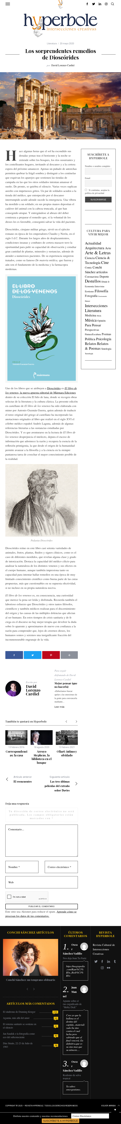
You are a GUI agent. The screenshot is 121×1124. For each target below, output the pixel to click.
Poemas (106, 334)
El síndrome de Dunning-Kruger (19, 1011)
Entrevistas (99, 286)
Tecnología (89, 353)
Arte (108, 248)
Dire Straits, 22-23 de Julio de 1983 (18, 1045)
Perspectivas (92, 330)
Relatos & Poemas (96, 346)
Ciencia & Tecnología (97, 260)
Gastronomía (102, 296)
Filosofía (101, 290)
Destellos (93, 281)
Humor (87, 301)
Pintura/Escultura (93, 334)
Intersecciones (96, 305)
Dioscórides (54, 388)
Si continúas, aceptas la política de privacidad (97, 192)
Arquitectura (94, 247)
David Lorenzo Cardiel (62, 65)
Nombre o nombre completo (97, 166)
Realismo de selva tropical (72, 1077)
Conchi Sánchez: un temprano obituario (30, 979)
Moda (99, 315)
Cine (105, 262)
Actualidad (93, 243)
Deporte (104, 276)
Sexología (106, 348)
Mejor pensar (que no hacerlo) (66, 684)
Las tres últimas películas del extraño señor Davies (57, 783)
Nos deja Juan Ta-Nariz (74, 958)
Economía (89, 286)
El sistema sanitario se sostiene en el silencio (19, 1025)
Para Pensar (93, 325)
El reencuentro (23, 779)
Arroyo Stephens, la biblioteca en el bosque (42, 757)
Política (90, 339)
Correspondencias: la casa (16, 753)
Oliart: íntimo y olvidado (67, 753)
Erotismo (89, 291)
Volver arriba (108, 1106)
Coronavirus (92, 276)
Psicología (103, 338)
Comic (88, 267)
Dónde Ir (105, 281)
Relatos (90, 343)
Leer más (60, 707)
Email (87, 178)
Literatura (52, 43)
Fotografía (91, 296)
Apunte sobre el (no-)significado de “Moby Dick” (72, 1004)
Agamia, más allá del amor (16, 1017)
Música (91, 320)
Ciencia (90, 258)
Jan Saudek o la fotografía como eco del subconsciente (19, 1035)
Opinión (101, 320)
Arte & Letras (98, 252)
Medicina (90, 315)
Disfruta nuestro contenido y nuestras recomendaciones (40, 1116)
